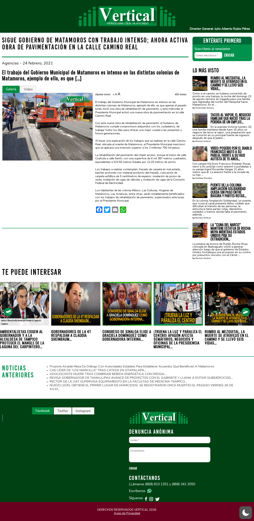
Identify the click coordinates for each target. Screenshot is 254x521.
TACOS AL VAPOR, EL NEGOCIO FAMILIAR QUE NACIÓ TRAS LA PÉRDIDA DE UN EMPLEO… (231, 118)
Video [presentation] (28, 89)
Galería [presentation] (11, 89)
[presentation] (8, 312)
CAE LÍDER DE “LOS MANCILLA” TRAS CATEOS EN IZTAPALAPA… (98, 370)
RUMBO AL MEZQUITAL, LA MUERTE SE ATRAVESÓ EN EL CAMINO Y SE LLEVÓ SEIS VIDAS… (229, 83)
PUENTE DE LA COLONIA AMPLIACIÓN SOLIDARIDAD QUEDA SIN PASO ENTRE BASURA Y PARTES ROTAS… (228, 190)
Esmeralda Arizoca (204, 108)
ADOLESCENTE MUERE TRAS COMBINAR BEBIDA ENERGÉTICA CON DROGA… (108, 374)
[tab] (11, 89)
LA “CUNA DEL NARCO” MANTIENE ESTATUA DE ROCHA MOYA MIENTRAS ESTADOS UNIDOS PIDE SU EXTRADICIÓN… (231, 232)
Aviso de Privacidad (127, 513)
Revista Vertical (203, 141)
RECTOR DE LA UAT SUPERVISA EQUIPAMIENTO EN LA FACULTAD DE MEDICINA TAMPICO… (118, 381)
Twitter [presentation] (62, 411)
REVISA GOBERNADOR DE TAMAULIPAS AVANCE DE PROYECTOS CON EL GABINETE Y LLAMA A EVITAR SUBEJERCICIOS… (141, 378)
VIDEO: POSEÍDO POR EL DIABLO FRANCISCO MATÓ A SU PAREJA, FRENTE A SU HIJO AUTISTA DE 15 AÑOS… (231, 153)
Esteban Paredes (203, 178)
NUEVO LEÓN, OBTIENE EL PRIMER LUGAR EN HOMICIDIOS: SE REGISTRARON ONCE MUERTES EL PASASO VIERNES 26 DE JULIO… (141, 387)
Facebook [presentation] (43, 411)
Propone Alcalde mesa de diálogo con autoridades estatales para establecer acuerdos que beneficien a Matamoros (132, 366)
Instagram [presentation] (83, 411)
